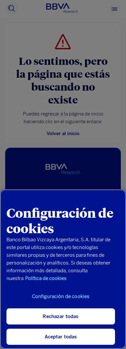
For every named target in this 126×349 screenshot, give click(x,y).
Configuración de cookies (61, 296)
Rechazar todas (61, 316)
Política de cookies (46, 278)
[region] (63, 269)
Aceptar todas (61, 337)
